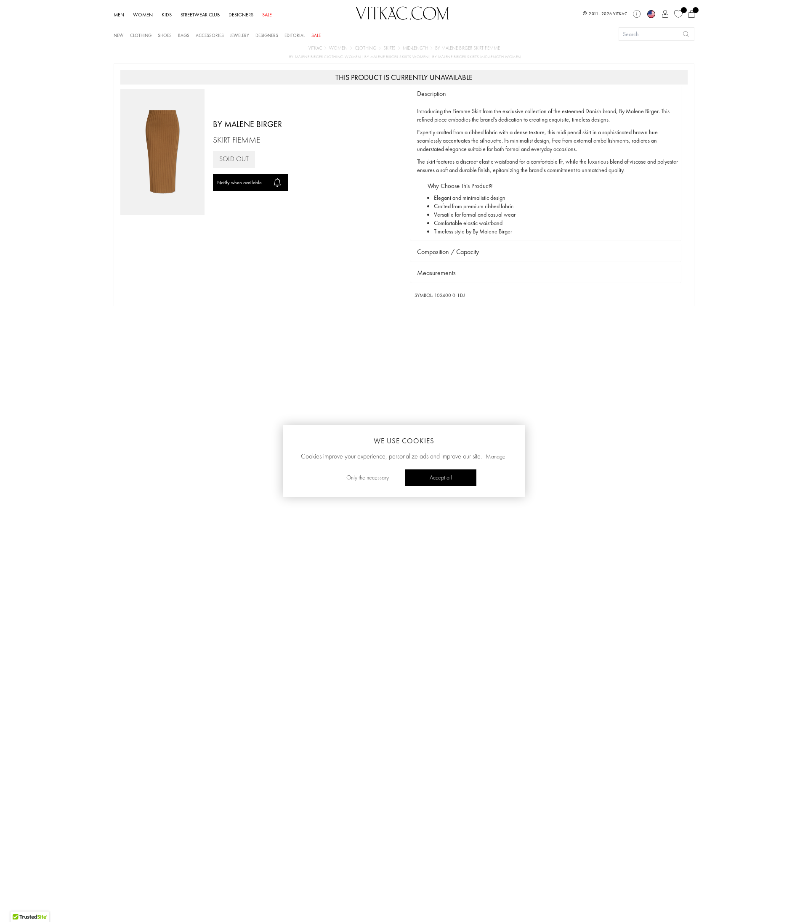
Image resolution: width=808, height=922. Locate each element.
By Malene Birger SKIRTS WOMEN (397, 57)
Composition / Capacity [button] (448, 251)
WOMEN (143, 14)
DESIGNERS (241, 14)
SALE (267, 14)
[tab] (546, 94)
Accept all (441, 478)
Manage (495, 457)
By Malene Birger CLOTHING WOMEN (325, 57)
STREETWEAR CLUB (200, 14)
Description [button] (431, 93)
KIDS (167, 14)
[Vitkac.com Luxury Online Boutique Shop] (402, 12)
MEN (119, 14)
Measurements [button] (436, 272)
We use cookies (404, 440)
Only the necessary (367, 478)
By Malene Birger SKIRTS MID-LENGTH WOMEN (476, 57)
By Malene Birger (247, 124)
